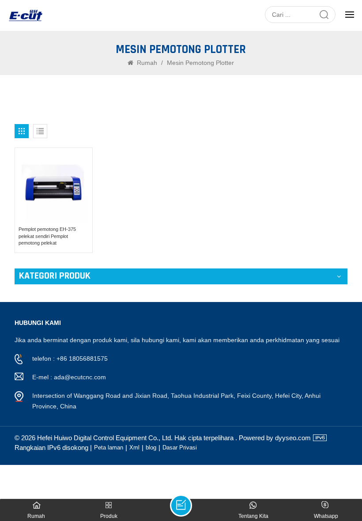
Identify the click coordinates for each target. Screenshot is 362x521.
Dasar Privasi (179, 447)
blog (151, 447)
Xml (134, 447)
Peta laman (108, 447)
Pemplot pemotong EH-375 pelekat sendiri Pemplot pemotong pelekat (47, 236)
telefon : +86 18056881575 (70, 358)
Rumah (147, 62)
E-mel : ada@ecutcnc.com (69, 377)
